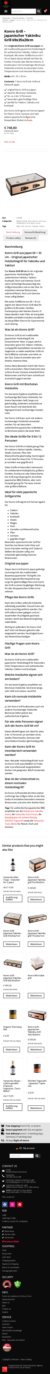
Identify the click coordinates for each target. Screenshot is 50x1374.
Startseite (6, 18)
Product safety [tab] (13, 238)
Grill (28, 223)
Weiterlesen (36, 899)
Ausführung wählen (11, 898)
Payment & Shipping (10, 1264)
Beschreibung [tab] (13, 232)
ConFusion (42, 221)
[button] (5, 1369)
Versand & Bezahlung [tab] (34, 232)
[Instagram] (12, 1204)
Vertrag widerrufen (9, 1271)
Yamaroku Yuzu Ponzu (26, 814)
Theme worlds (18, 18)
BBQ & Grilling (22, 221)
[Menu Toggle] (5, 11)
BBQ (18, 226)
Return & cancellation (10, 1267)
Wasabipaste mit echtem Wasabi (21, 817)
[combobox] (23, 11)
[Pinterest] (19, 1204)
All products (32, 221)
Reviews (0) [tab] (30, 238)
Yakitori (42, 226)
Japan (12, 20)
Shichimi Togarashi (14, 820)
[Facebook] (4, 1204)
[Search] (38, 11)
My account (29, 1148)
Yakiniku (35, 226)
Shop (4, 1250)
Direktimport (21, 223)
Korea (38, 223)
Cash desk (6, 1257)
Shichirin (28, 226)
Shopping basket (9, 1260)
